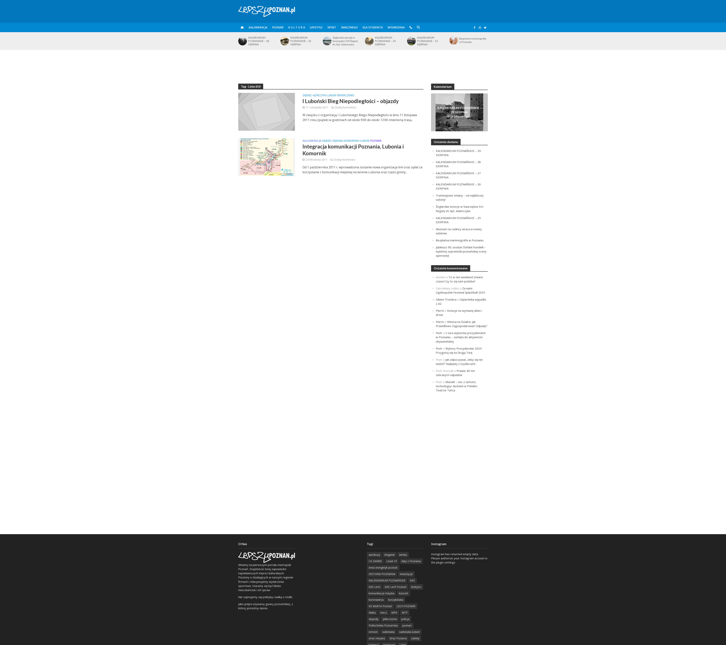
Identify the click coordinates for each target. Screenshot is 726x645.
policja (405, 619)
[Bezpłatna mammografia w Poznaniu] (411, 40)
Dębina (338, 140)
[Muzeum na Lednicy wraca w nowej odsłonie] (453, 40)
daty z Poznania (411, 561)
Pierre (440, 310)
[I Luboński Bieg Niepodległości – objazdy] (266, 111)
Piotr (439, 333)
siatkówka (388, 632)
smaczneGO (349, 27)
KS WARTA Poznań (380, 606)
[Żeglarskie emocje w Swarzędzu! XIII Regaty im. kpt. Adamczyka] (284, 41)
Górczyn (319, 95)
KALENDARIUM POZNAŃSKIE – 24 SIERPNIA (343, 41)
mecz (383, 612)
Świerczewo (345, 95)
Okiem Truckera (446, 299)
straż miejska (377, 638)
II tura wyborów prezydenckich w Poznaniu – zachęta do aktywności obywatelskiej (461, 337)
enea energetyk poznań (383, 567)
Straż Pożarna (398, 638)
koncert (403, 593)
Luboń (331, 95)
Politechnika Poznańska (383, 625)
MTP (405, 612)
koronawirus (376, 599)
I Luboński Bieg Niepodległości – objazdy (350, 101)
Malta (372, 612)
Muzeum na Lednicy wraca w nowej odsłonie (473, 40)
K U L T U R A (296, 27)
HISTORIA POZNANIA (382, 574)
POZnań (277, 27)
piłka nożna (390, 619)
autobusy (374, 554)
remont (373, 632)
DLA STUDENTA (373, 27)
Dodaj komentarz (345, 107)
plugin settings (446, 562)
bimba (403, 554)
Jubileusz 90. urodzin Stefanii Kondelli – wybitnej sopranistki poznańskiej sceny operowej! (461, 251)
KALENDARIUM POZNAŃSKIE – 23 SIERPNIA (385, 41)
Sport (331, 27)
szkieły (415, 638)
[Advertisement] (363, 62)
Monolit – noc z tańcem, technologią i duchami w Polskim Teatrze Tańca (456, 386)
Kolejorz (416, 587)
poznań (407, 625)
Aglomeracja (258, 27)
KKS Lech (374, 587)
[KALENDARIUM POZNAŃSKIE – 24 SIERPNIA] (327, 41)
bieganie (390, 554)
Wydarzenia (396, 27)
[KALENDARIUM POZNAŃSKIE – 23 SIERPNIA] (369, 41)
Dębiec (307, 95)
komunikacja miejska (381, 593)
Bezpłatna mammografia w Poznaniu (430, 40)
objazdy (373, 619)
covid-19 (391, 561)
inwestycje (406, 574)
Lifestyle (316, 27)
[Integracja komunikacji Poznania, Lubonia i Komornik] (266, 157)
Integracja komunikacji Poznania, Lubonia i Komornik (353, 149)
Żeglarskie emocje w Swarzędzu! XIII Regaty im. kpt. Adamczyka (303, 41)
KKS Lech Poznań (395, 587)
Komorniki (351, 140)
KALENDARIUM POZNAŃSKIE (387, 580)
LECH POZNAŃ (406, 606)
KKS (412, 580)
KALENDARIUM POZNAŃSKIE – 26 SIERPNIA (258, 41)
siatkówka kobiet (409, 632)
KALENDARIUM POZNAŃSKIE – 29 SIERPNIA (459, 110)
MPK (394, 612)
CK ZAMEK (375, 561)
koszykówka (395, 599)
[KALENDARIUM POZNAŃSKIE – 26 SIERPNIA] (242, 41)
